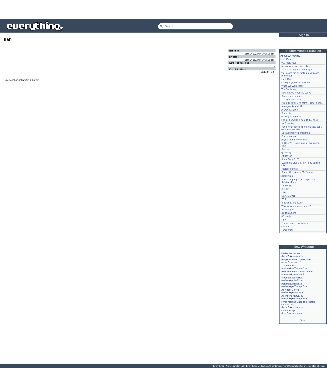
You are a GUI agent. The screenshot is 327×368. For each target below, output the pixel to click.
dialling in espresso (291, 116)
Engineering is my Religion (295, 223)
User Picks (286, 59)
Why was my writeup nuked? (296, 206)
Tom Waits (286, 185)
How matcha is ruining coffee (296, 92)
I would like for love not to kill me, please (302, 103)
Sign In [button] (304, 35)
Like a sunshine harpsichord (296, 133)
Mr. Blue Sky (287, 123)
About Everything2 (290, 56)
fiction (285, 256)
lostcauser (298, 256)
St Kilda (285, 189)
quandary (286, 152)
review (285, 268)
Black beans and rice (292, 96)
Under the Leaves (291, 253)
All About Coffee (289, 109)
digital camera (288, 213)
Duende (285, 149)
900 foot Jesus (288, 63)
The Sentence (288, 89)
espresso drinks (289, 169)
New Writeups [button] (304, 246)
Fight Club (286, 79)
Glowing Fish (300, 268)
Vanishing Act (288, 209)
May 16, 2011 (288, 196)
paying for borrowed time (294, 139)
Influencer (286, 156)
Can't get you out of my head (296, 82)
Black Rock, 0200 (290, 159)
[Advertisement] (163, 9)
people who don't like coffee (295, 66)
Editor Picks (287, 176)
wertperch (296, 262)
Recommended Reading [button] (303, 50)
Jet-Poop (298, 280)
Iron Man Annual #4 (291, 99)
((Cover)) (286, 216)
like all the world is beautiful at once (299, 120)
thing (284, 313)
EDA (283, 199)
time (283, 219)
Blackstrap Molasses (292, 202)
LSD (283, 192)
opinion (286, 274)
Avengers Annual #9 (291, 106)
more (303, 320)
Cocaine (285, 226)
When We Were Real (292, 86)
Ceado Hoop (288, 310)
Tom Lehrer (287, 230)
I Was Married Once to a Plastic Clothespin (298, 303)
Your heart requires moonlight (296, 69)
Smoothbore (287, 113)
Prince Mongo (288, 136)
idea (284, 262)
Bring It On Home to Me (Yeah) (297, 172)
